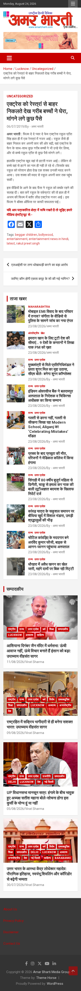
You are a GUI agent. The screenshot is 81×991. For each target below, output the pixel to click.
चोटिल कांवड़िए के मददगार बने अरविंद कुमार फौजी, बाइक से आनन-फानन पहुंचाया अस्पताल (48, 542)
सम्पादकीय (15, 589)
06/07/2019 (15, 126)
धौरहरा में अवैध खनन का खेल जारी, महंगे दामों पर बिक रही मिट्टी (51, 566)
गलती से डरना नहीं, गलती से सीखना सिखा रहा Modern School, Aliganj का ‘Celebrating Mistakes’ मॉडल (48, 427)
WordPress (55, 984)
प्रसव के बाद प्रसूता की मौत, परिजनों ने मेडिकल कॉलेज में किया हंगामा (50, 458)
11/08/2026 (15, 662)
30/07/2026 (15, 885)
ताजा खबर (18, 298)
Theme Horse (46, 978)
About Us (10, 909)
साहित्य (40, 635)
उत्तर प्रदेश (39, 359)
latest (11, 243)
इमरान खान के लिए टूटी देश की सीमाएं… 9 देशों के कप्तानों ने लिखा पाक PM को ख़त (51, 343)
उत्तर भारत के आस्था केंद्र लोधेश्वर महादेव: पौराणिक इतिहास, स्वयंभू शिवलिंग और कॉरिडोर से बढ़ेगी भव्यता (39, 874)
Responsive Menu (73, 4)
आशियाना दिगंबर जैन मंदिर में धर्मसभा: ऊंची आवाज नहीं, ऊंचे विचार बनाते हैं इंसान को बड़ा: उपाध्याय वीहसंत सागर (39, 651)
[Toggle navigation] (9, 58)
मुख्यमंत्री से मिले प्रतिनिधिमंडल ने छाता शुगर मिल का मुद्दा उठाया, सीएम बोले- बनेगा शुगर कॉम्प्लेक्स (51, 369)
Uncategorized (20, 96)
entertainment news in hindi (48, 239)
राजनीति (47, 776)
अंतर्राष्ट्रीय (33, 333)
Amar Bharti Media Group (51, 972)
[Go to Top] (73, 970)
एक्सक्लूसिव (64, 699)
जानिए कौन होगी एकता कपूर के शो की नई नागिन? (40, 279)
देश (9, 711)
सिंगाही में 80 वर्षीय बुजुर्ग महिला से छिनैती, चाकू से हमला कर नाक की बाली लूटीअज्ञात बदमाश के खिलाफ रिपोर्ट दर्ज (51, 487)
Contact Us (11, 944)
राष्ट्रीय (12, 629)
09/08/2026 (15, 733)
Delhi (12, 781)
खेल (43, 333)
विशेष (51, 699)
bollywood (45, 234)
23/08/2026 (36, 326)
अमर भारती (53, 326)
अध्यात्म (29, 635)
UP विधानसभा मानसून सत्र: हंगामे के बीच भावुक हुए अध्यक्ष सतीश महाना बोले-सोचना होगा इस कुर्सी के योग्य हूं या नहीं (40, 797)
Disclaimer (11, 932)
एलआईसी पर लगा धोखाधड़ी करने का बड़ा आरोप (39, 265)
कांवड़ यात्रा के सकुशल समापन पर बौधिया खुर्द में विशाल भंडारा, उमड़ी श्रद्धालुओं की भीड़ (51, 516)
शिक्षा (51, 629)
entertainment (17, 239)
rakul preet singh (28, 243)
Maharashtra (39, 306)
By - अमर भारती (34, 126)
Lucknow (15, 635)
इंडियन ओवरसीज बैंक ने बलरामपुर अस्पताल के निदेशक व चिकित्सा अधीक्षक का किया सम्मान (50, 396)
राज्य (30, 359)
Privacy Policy (13, 921)
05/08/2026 (15, 809)
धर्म (44, 629)
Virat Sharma (34, 662)
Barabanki (63, 858)
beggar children (26, 234)
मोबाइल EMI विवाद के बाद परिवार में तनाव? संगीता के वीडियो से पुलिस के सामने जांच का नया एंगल (50, 316)
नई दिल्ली (49, 781)
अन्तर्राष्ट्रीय (65, 705)
